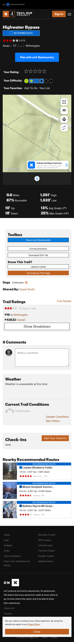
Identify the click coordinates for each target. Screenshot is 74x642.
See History (53, 420)
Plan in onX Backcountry (38, 240)
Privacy (53, 637)
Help (6, 540)
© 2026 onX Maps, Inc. (28, 637)
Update (57, 416)
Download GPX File (38, 255)
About (7, 534)
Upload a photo (38, 266)
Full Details (64, 301)
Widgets (8, 545)
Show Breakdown (37, 326)
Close (37, 631)
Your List (44, 88)
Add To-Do (30, 88)
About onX (9, 608)
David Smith (27, 289)
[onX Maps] (11, 585)
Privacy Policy (33, 624)
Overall (21, 319)
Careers (8, 613)
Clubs (7, 550)
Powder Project (46, 556)
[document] (37, 626)
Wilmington (33, 45)
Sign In (59, 14)
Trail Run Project (46, 550)
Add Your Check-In (55, 438)
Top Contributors (12, 556)
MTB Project (44, 540)
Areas (6, 45)
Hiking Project (45, 545)
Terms (44, 637)
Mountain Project (46, 534)
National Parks (45, 561)
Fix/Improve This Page (38, 273)
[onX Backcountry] (13, 5)
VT (15, 45)
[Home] (19, 14)
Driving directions (38, 248)
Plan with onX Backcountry (37, 57)
